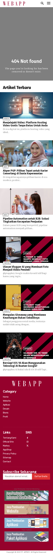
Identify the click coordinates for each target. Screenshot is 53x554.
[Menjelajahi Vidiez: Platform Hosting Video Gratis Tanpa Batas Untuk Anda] (26, 105)
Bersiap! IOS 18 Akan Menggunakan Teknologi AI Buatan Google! (24, 364)
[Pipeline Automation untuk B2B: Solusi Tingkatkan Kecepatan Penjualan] (26, 201)
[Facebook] (28, 438)
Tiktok (7, 263)
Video (6, 119)
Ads (5, 167)
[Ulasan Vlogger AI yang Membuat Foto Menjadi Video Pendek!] (26, 249)
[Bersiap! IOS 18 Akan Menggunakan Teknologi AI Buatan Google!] (26, 346)
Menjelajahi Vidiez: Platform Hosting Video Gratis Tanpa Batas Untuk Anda (25, 124)
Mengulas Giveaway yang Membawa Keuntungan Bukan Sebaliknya (24, 316)
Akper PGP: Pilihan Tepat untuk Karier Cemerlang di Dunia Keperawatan (25, 172)
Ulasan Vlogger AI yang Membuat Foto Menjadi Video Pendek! (26, 268)
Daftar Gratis (41, 476)
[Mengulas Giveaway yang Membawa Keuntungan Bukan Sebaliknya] (26, 297)
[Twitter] (28, 446)
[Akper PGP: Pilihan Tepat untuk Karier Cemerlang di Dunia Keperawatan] (26, 153)
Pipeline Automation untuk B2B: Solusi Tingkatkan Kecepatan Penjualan (26, 220)
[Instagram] (28, 442)
